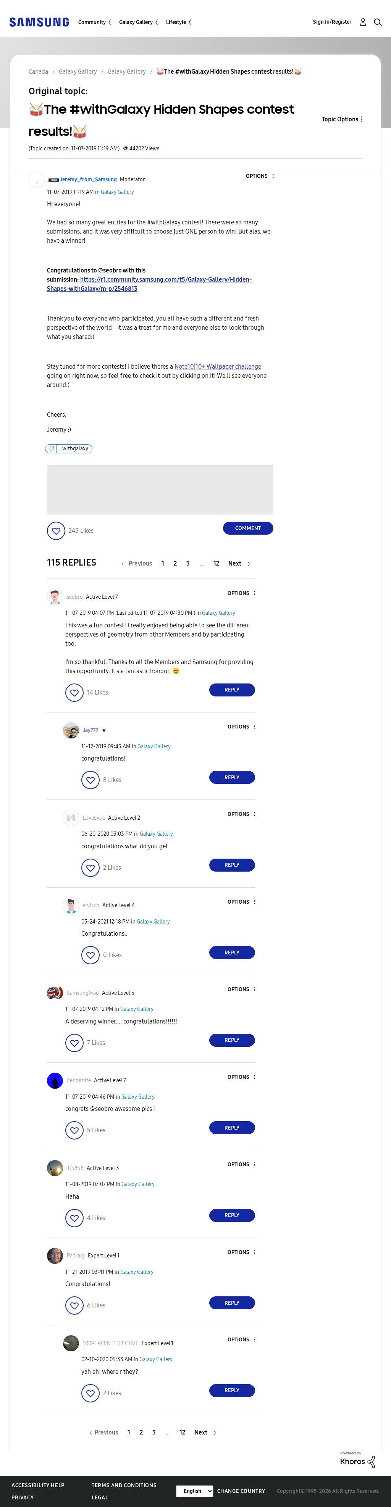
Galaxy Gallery (136, 22)
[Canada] (39, 21)
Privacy (22, 1497)
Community (92, 22)
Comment (248, 528)
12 (216, 563)
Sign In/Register (332, 22)
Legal (100, 1497)
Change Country (241, 1491)
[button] (260, 176)
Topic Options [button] (340, 119)
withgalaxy (75, 448)
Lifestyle (176, 22)
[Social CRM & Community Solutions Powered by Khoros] (358, 1459)
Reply (232, 690)
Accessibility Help (38, 1485)
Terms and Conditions (124, 1485)
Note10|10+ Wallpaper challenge (217, 366)
